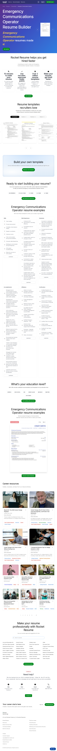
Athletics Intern (32, 642)
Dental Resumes (32, 722)
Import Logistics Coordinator (8, 650)
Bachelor (40, 392)
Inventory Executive (20, 650)
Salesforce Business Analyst (35, 654)
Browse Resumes (32, 730)
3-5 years (31, 193)
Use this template (14, 422)
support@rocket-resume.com (35, 689)
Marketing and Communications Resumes (37, 726)
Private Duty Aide (46, 650)
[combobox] (28, 637)
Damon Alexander (7, 515)
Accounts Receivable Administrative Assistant (8, 642)
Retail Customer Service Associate (22, 654)
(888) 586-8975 (48, 688)
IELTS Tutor (45, 648)
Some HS (9, 392)
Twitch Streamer (46, 658)
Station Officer (6, 658)
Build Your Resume (6, 728)
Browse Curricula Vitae (7, 724)
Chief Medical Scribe (20, 644)
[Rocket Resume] (5, 2)
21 (36, 615)
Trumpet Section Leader (34, 658)
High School (17, 392)
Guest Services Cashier (7, 648)
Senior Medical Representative (8, 656)
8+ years (46, 193)
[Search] (38, 2)
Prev (40, 422)
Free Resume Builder (7, 726)
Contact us (5, 743)
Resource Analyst (6, 654)
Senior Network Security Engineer (22, 656)
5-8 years (39, 193)
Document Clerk (46, 644)
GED (24, 392)
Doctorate (28, 395)
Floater (30, 646)
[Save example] (4, 221)
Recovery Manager (33, 652)
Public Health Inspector (21, 652)
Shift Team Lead (46, 656)
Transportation (13, 6)
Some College (31, 392)
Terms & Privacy (6, 741)
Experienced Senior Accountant (8, 646)
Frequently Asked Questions (8, 689)
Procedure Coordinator (8, 652)
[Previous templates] (37, 29)
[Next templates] (52, 29)
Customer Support (6, 735)
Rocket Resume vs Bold (7, 739)
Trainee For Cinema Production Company (22, 658)
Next (44, 422)
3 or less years (22, 193)
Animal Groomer (19, 642)
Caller (44, 642)
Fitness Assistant (19, 646)
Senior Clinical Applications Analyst (48, 654)
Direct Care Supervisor (34, 644)
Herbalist (31, 648)
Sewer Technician (33, 656)
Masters (47, 392)
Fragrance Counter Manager (48, 646)
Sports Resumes (32, 728)
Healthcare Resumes (33, 724)
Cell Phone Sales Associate (8, 644)
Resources (5, 722)
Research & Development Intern (48, 652)
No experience (12, 193)
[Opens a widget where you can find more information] (53, 749)
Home (4, 6)
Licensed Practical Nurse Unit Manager (35, 650)
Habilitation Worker (20, 648)
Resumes (8, 6)
